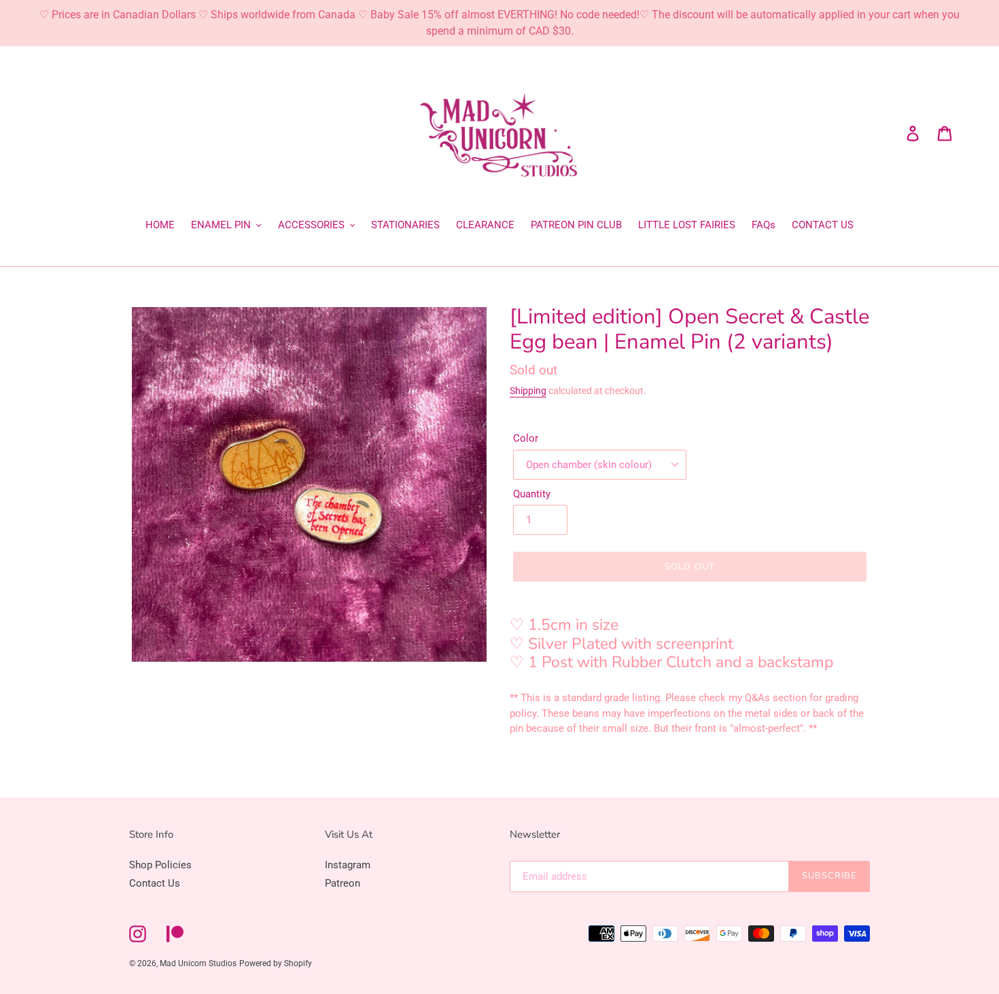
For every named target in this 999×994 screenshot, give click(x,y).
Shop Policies (160, 865)
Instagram (347, 865)
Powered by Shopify (275, 963)
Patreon (342, 883)
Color (525, 438)
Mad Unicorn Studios (198, 963)
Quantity (531, 494)
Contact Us (154, 883)
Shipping (528, 390)
